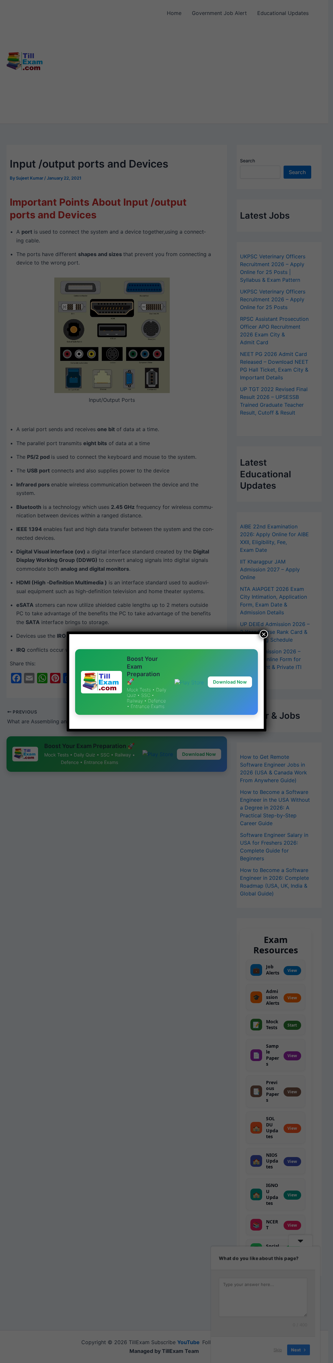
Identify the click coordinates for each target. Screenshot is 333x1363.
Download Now (230, 682)
